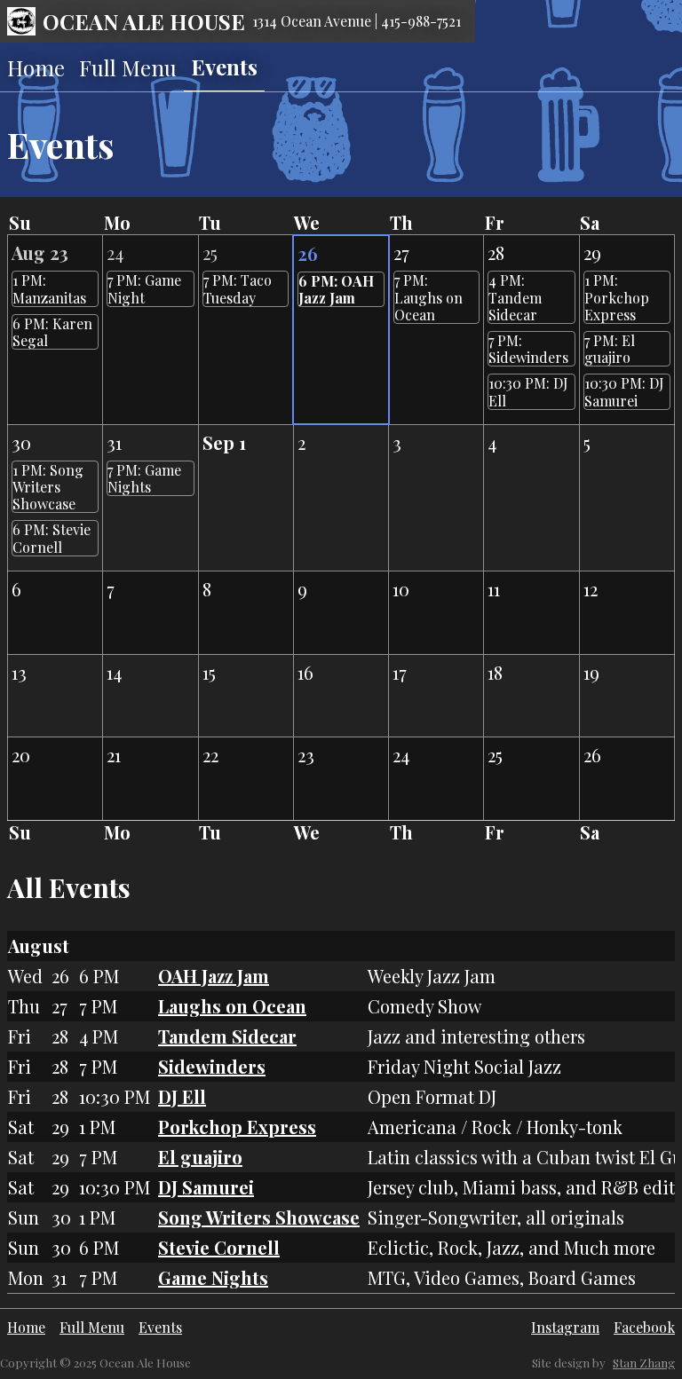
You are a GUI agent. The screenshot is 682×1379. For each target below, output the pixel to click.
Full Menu (128, 67)
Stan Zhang (644, 1362)
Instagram (565, 1327)
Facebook (644, 1327)
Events (224, 66)
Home (36, 67)
